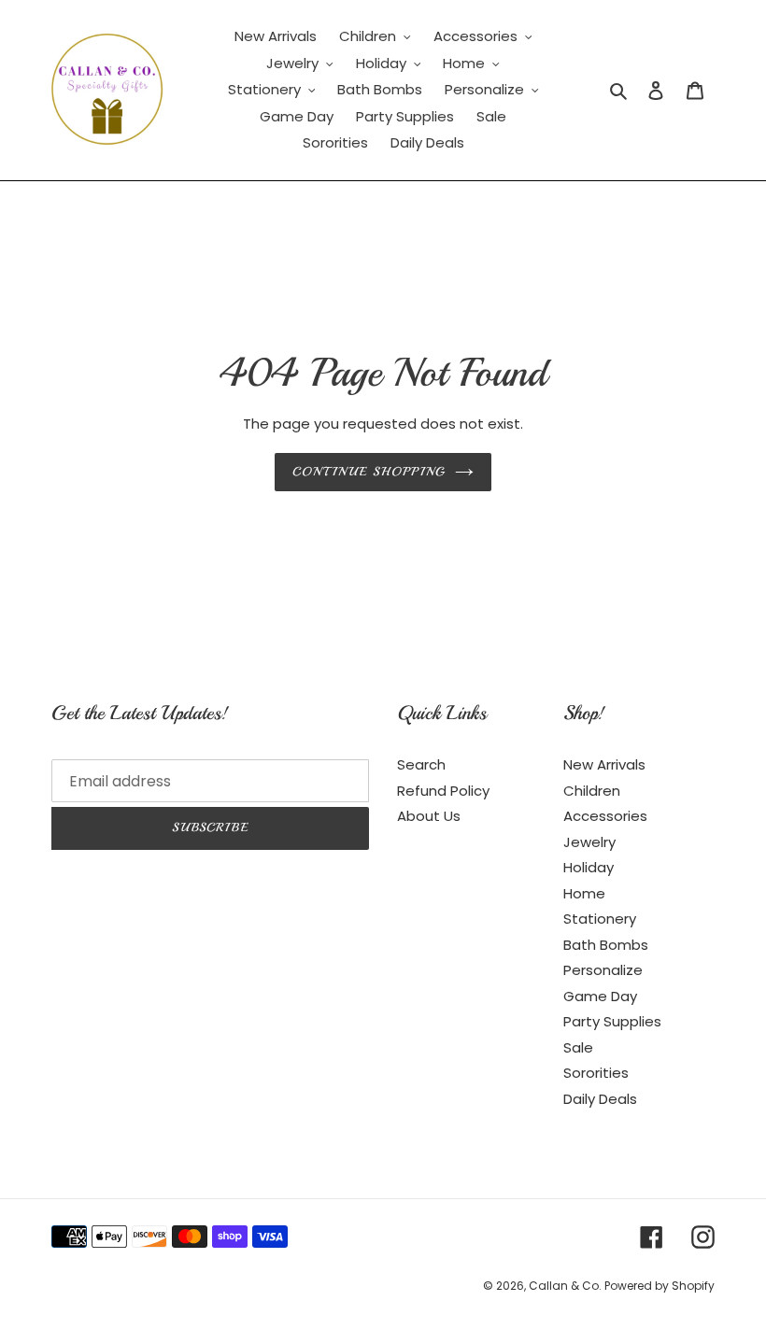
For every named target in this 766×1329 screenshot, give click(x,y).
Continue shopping (369, 471)
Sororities (596, 1072)
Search (421, 764)
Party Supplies (612, 1021)
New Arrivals (604, 764)
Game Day (600, 996)
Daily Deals (600, 1099)
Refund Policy (443, 790)
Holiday (588, 867)
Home (584, 893)
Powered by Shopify (659, 1286)
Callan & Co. (566, 1286)
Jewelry (589, 842)
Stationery (599, 918)
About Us (429, 816)
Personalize (603, 970)
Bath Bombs (605, 944)
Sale (578, 1047)
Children (591, 790)
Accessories (605, 816)
